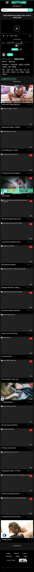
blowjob (27, 72)
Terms (18, 556)
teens (8, 72)
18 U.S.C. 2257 (11, 560)
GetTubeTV (9, 567)
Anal (9, 66)
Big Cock (21, 64)
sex (18, 72)
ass (25, 69)
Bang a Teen (19, 59)
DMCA (25, 556)
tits (28, 69)
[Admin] (4, 55)
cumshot (5, 74)
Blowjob (14, 66)
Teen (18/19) (14, 64)
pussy (20, 69)
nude (4, 72)
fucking (22, 72)
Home (8, 553)
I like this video (2, 43)
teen (13, 69)
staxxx (8, 69)
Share (20, 49)
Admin (10, 54)
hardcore (13, 72)
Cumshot (5, 66)
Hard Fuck (27, 64)
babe (16, 69)
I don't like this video (4, 43)
